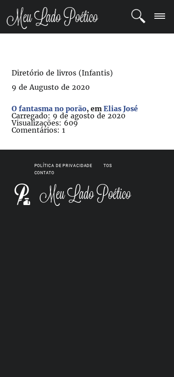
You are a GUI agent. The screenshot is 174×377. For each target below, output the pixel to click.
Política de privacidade (63, 165)
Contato (44, 173)
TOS (108, 165)
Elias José (121, 108)
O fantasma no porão (49, 108)
